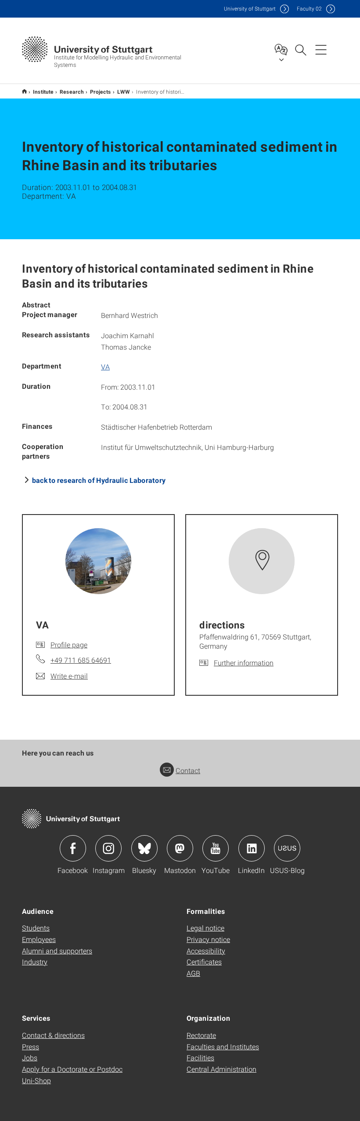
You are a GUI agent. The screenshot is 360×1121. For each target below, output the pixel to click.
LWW (123, 91)
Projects (100, 91)
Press (30, 1046)
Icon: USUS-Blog (287, 848)
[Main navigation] (321, 49)
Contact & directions (53, 1035)
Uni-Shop (36, 1080)
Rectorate (201, 1035)
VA (105, 366)
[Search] (300, 49)
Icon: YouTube (215, 848)
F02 (309, 8)
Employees (39, 939)
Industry (34, 961)
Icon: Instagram (108, 848)
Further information (244, 662)
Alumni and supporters (57, 950)
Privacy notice (208, 939)
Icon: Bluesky (144, 848)
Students (36, 927)
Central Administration (221, 1069)
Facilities (200, 1057)
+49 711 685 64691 (80, 660)
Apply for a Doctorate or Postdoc (72, 1069)
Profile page (68, 644)
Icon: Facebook (73, 848)
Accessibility (206, 950)
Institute (43, 91)
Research (72, 91)
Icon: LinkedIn (251, 848)
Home (24, 91)
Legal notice (205, 927)
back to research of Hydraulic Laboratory (99, 480)
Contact (188, 770)
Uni (250, 8)
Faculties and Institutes (223, 1046)
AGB (193, 973)
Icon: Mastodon (180, 848)
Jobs (29, 1057)
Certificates (204, 961)
